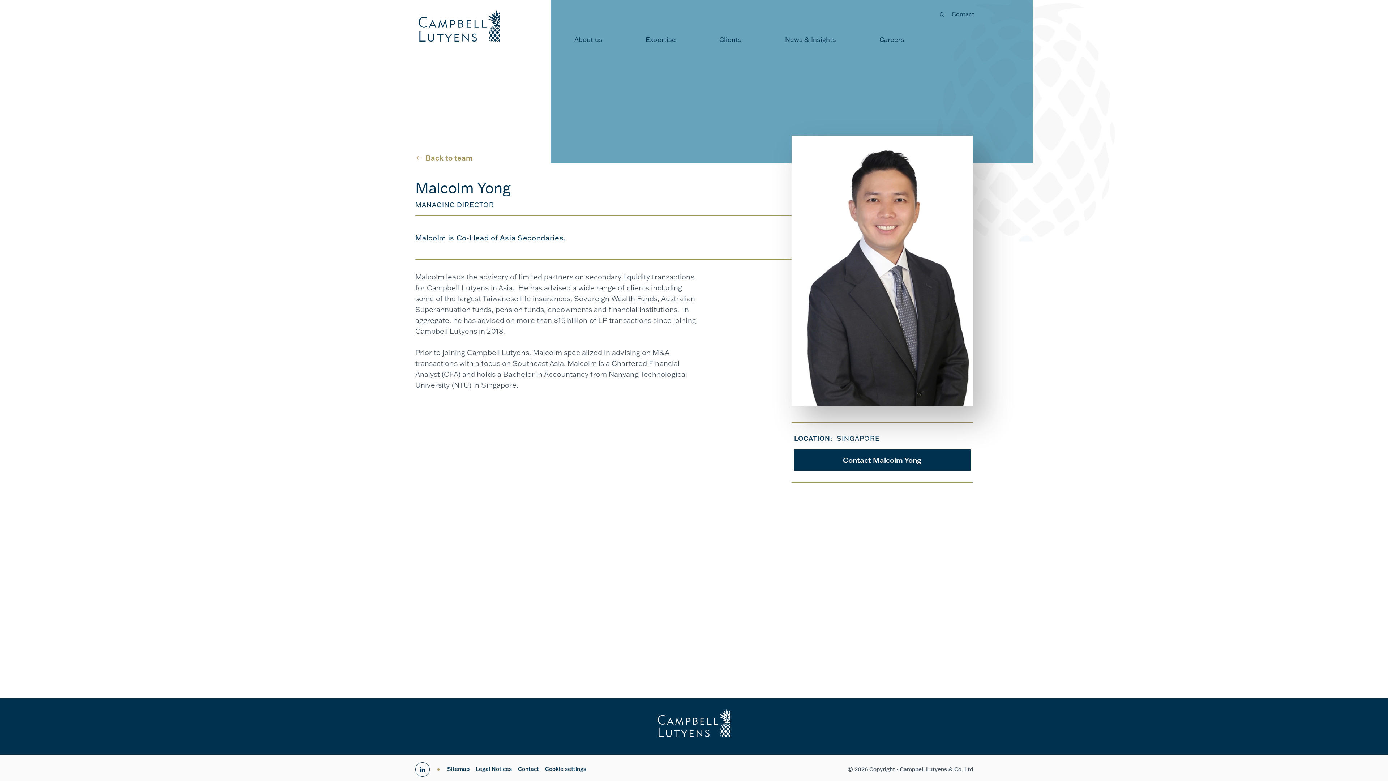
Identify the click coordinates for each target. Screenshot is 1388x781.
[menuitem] (588, 39)
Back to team (449, 157)
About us (588, 39)
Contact (963, 14)
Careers (892, 39)
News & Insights (810, 39)
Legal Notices (494, 768)
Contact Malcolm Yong (882, 460)
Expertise (661, 39)
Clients (730, 39)
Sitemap (458, 768)
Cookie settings (565, 768)
